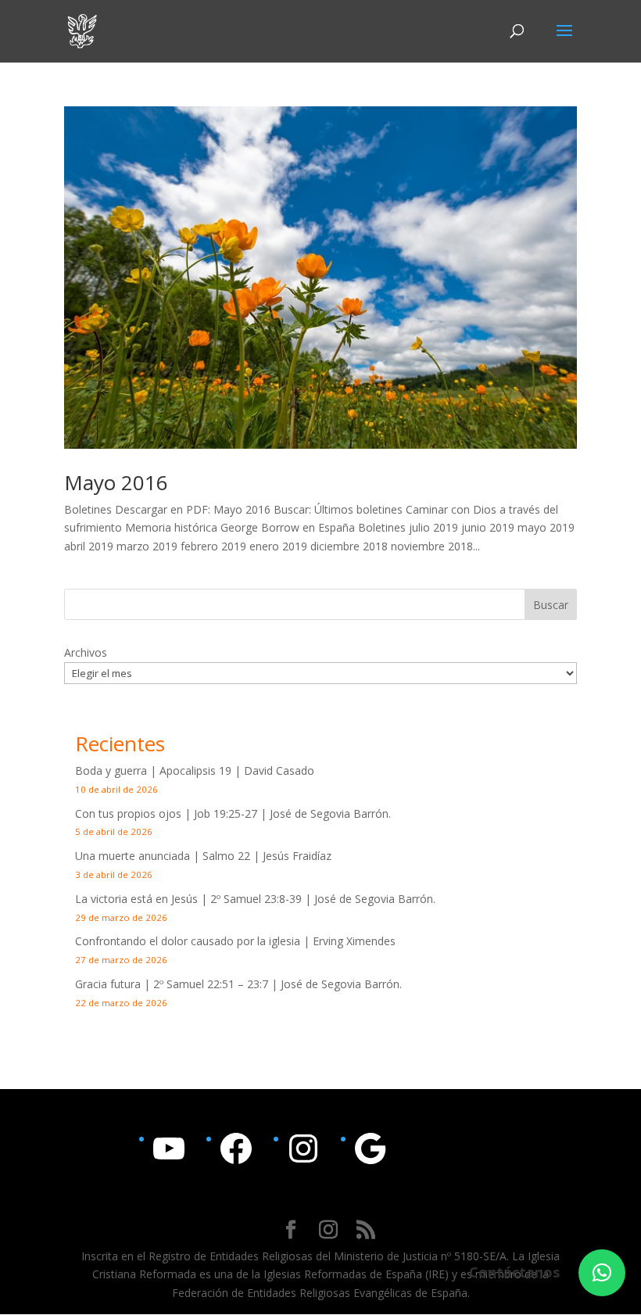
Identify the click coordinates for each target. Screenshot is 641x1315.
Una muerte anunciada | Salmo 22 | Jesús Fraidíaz (203, 855)
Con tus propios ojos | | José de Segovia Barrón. (233, 813)
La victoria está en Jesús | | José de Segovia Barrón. (255, 898)
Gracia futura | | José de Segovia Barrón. (238, 983)
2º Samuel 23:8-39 (256, 898)
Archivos (85, 652)
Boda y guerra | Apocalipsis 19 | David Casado (194, 770)
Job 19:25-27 (225, 813)
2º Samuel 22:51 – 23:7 (210, 983)
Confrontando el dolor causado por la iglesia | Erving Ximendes (235, 940)
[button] (601, 1272)
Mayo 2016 (116, 482)
